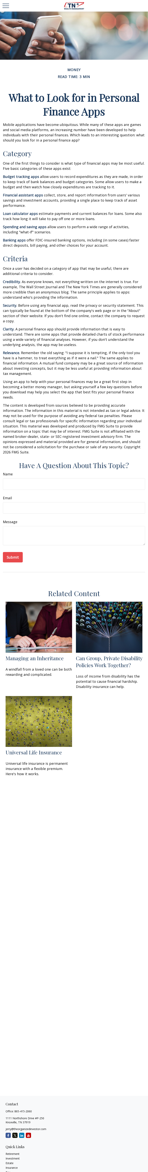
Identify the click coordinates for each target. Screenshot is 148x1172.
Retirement (12, 1154)
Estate (9, 1163)
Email (7, 498)
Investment (13, 1158)
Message (10, 521)
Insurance (12, 1167)
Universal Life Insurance (34, 752)
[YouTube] (28, 1135)
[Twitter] (15, 1135)
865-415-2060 (23, 1111)
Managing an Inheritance (35, 658)
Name (8, 474)
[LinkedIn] (21, 1135)
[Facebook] (8, 1135)
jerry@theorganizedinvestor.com (26, 1129)
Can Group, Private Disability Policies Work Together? (109, 662)
